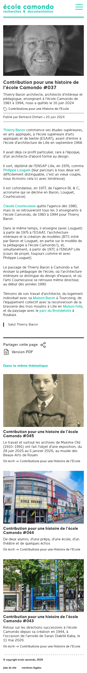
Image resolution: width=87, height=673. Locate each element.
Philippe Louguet (16, 170)
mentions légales (31, 668)
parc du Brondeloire (55, 311)
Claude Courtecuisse (19, 206)
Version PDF (22, 352)
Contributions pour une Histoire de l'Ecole (38, 109)
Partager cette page (20, 345)
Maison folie (72, 306)
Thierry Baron (14, 130)
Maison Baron (44, 298)
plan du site (9, 668)
